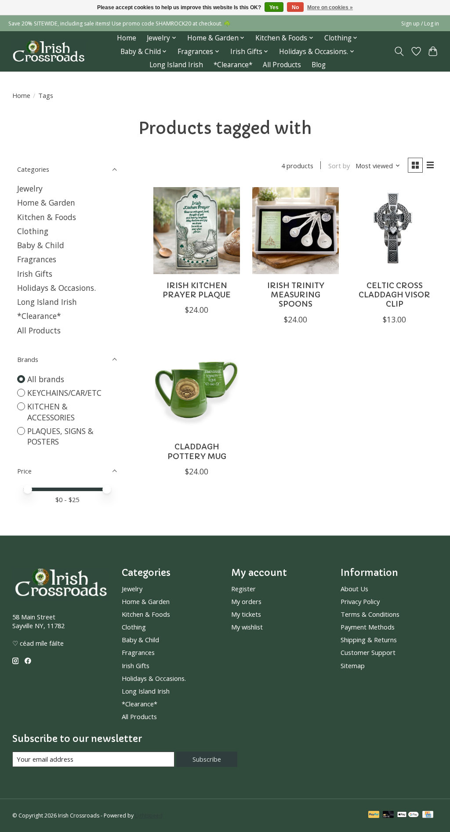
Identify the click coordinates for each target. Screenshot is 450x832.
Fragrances (36, 259)
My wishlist (247, 626)
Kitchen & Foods (46, 217)
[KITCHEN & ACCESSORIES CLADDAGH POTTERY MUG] (196, 392)
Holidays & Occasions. (56, 287)
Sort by (339, 165)
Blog (319, 64)
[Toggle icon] (398, 51)
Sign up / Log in (420, 23)
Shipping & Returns (369, 639)
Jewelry (30, 188)
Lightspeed (149, 815)
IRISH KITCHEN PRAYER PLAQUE (197, 290)
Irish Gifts (34, 273)
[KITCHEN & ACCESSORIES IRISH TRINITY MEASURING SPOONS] (295, 230)
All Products (282, 64)
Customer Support (368, 652)
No (295, 7)
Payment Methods (368, 626)
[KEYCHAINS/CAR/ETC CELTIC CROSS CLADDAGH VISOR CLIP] (394, 230)
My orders (246, 601)
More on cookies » (330, 7)
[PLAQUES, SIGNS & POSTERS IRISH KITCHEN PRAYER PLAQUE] (196, 230)
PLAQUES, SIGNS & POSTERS (60, 436)
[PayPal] (374, 815)
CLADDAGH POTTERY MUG (196, 451)
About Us (354, 588)
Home (126, 38)
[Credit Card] (427, 815)
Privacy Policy (360, 601)
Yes (274, 7)
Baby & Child (40, 245)
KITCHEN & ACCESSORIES (51, 412)
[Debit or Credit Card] (388, 815)
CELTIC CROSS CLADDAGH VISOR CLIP (394, 295)
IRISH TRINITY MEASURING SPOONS (295, 295)
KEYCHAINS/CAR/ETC (64, 392)
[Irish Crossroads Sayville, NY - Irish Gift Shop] (49, 52)
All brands (45, 379)
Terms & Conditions (370, 614)
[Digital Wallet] (408, 815)
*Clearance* (233, 64)
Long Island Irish (176, 64)
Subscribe (206, 759)
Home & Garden (46, 202)
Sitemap (353, 665)
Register (243, 588)
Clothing (32, 231)
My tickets (246, 614)
